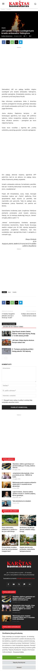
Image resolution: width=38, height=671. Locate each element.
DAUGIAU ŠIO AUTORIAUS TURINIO (13, 326)
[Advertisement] (19, 67)
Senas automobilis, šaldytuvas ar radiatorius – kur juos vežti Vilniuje (10, 529)
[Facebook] (4, 42)
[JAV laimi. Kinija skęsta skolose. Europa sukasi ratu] (6, 342)
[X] (8, 42)
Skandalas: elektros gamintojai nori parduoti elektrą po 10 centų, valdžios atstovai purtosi (24, 598)
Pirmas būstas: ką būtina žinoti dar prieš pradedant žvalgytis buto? (9, 549)
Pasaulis (9, 9)
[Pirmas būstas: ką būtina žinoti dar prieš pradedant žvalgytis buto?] (10, 540)
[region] (19, 650)
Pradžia (3, 9)
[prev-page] (3, 358)
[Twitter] (19, 584)
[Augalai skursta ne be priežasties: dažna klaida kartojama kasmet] (28, 540)
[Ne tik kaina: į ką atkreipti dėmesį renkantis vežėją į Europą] (28, 520)
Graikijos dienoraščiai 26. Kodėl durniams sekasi (28, 315)
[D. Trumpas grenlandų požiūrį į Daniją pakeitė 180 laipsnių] (6, 351)
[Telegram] (21, 42)
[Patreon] (24, 584)
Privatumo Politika (18, 652)
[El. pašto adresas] (16, 42)
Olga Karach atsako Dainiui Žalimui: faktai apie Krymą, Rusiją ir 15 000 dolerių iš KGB (23, 334)
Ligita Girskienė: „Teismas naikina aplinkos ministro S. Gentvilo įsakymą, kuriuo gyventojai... (24, 493)
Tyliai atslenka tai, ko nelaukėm (22, 501)
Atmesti (19, 667)
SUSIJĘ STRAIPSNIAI (9, 324)
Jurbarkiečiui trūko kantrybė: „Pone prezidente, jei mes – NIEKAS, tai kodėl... (23, 475)
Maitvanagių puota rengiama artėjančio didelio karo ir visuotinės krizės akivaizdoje (24, 484)
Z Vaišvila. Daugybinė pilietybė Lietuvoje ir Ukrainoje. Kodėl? (8, 316)
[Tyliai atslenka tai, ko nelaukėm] (6, 503)
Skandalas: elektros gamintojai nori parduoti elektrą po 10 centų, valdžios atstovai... (24, 465)
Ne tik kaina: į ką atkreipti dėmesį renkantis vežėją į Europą (27, 529)
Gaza (9, 292)
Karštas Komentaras (6, 36)
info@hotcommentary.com (26, 578)
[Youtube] (14, 584)
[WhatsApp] (12, 42)
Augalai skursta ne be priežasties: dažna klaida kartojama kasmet (27, 549)
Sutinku (19, 657)
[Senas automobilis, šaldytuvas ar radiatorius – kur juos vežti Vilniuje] (10, 520)
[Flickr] (29, 584)
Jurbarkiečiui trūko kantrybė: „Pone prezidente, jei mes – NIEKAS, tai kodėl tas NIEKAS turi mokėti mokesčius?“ (24, 608)
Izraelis (14, 292)
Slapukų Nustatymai (19, 662)
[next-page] (6, 358)
